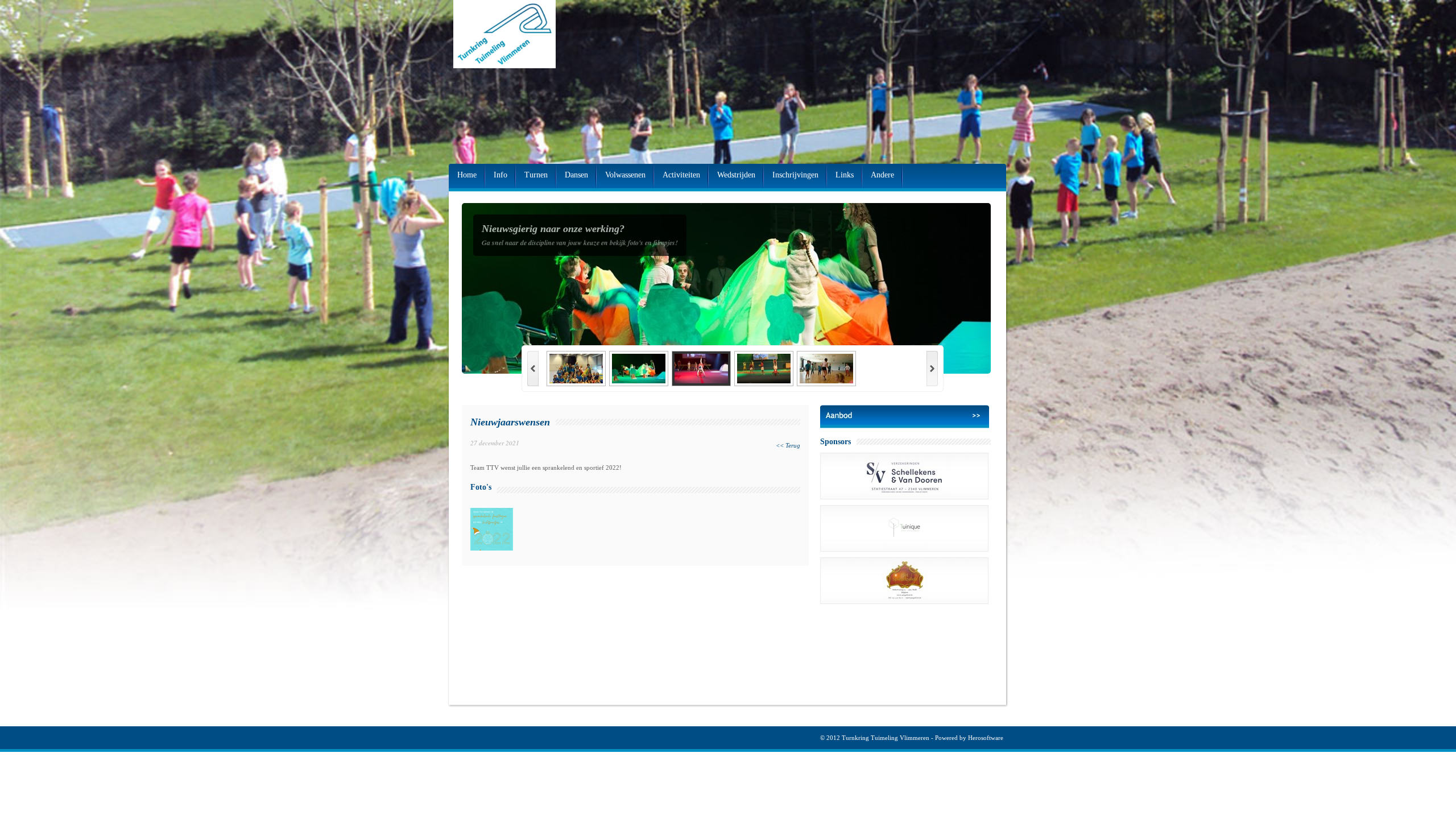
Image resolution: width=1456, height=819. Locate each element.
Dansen (576, 175)
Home (467, 175)
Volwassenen (625, 175)
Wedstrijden (736, 175)
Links (844, 175)
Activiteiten (681, 175)
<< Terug (788, 445)
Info (500, 175)
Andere (882, 175)
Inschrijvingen (795, 175)
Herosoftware (985, 737)
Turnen (536, 175)
